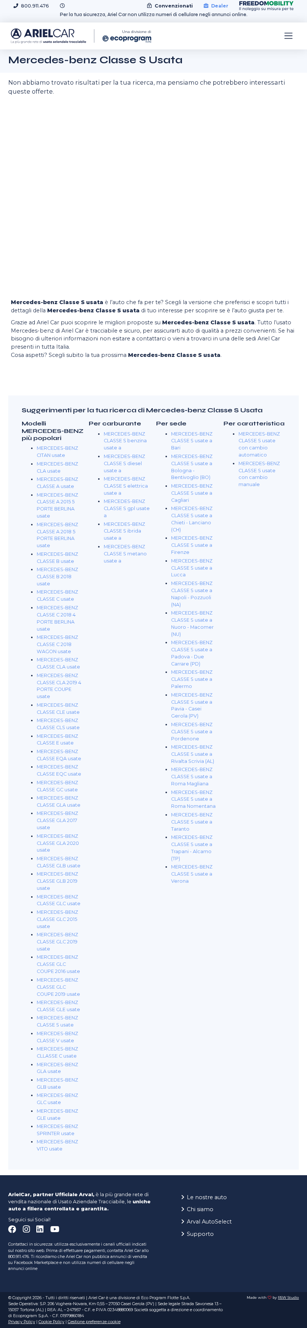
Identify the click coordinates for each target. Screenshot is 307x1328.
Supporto (200, 1234)
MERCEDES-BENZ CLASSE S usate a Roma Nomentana (193, 799)
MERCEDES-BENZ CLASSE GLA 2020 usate (58, 843)
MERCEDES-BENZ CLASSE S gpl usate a (127, 508)
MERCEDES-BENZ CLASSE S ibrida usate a (124, 531)
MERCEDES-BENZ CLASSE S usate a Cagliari (192, 493)
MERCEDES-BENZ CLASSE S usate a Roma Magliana (192, 776)
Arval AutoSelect (209, 1221)
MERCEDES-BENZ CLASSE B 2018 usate (57, 576)
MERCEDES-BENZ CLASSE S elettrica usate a (126, 486)
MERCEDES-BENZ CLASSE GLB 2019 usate (57, 881)
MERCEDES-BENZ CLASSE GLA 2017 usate (57, 820)
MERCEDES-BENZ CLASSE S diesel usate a (124, 463)
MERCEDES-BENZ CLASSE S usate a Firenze (192, 545)
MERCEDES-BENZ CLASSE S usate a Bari (192, 441)
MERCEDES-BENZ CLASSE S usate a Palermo (192, 679)
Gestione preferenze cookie (94, 1321)
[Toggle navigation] (288, 36)
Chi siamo (200, 1209)
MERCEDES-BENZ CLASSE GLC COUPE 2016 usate (58, 964)
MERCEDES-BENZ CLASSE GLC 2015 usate (57, 919)
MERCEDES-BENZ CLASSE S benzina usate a (125, 441)
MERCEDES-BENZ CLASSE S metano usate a (125, 554)
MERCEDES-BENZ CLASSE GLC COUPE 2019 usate (58, 987)
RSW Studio (288, 1297)
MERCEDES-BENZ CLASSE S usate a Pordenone (192, 732)
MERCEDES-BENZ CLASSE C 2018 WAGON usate (57, 644)
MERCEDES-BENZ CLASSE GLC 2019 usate (57, 942)
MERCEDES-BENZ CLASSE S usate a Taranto (192, 822)
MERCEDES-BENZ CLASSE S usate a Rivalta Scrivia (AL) (192, 754)
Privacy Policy (21, 1321)
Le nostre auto (207, 1197)
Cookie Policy (51, 1321)
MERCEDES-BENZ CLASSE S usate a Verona (192, 874)
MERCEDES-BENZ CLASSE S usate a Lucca (192, 568)
